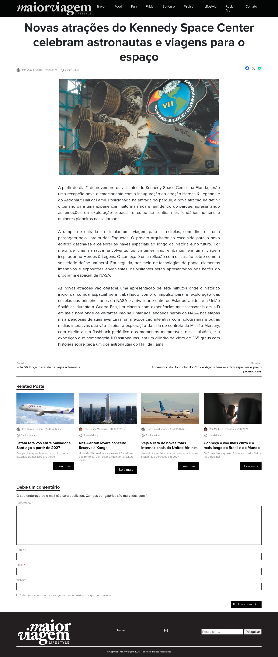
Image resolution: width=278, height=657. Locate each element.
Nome (21, 550)
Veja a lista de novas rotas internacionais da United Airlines (169, 445)
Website (21, 580)
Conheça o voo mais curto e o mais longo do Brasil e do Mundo (232, 445)
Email (20, 565)
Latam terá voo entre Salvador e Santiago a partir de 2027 (43, 445)
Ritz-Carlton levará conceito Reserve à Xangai (102, 445)
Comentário (24, 503)
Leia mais (64, 466)
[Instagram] (164, 630)
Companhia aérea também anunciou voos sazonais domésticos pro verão (42, 455)
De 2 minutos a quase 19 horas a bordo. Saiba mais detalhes (232, 455)
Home (120, 630)
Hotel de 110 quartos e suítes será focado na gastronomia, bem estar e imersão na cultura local (106, 457)
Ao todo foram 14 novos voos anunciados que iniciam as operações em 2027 (169, 455)
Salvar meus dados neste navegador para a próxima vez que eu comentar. (65, 595)
